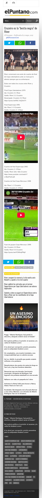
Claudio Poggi (16, 444)
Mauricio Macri (9, 447)
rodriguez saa (9, 459)
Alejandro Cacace (19, 480)
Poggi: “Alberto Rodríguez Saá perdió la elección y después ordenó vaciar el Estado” (19, 335)
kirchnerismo (24, 468)
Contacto (16, 495)
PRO (6, 483)
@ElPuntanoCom (12, 37)
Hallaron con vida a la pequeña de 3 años (18, 379)
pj (34, 477)
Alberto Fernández (21, 459)
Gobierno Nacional (10, 462)
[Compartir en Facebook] (30, 44)
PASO (25, 465)
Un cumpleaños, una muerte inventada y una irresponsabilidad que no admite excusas (19, 354)
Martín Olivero (23, 462)
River (31, 267)
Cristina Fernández (11, 450)
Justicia (27, 471)
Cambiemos (8, 480)
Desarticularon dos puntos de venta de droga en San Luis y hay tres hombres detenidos (21, 366)
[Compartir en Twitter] (9, 44)
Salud (33, 471)
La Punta (18, 453)
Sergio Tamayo (9, 453)
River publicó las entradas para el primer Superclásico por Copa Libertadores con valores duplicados (20, 286)
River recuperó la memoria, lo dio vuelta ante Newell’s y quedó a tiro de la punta (19, 278)
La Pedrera (13, 456)
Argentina (20, 474)
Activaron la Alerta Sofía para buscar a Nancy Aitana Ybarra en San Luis (20, 384)
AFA (10, 483)
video (6, 456)
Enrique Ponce (20, 447)
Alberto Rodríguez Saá (12, 441)
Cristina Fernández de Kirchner (14, 477)
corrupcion (19, 471)
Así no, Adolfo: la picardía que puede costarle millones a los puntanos (20, 360)
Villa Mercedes (27, 444)
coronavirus (23, 450)
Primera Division (10, 474)
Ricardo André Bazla (11, 468)
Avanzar (28, 477)
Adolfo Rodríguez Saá (27, 441)
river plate (18, 465)
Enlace (11, 495)
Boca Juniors (9, 471)
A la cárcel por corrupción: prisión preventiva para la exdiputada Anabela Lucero (20, 348)
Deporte (25, 267)
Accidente (29, 480)
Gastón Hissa (9, 465)
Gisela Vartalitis (28, 453)
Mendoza (16, 483)
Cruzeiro (18, 267)
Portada (6, 495)
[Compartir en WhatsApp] (20, 44)
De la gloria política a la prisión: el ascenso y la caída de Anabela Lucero (20, 342)
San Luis (7, 444)
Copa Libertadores (24, 456)
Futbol (29, 447)
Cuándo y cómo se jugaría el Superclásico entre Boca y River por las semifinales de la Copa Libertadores (20, 294)
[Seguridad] (21, 330)
